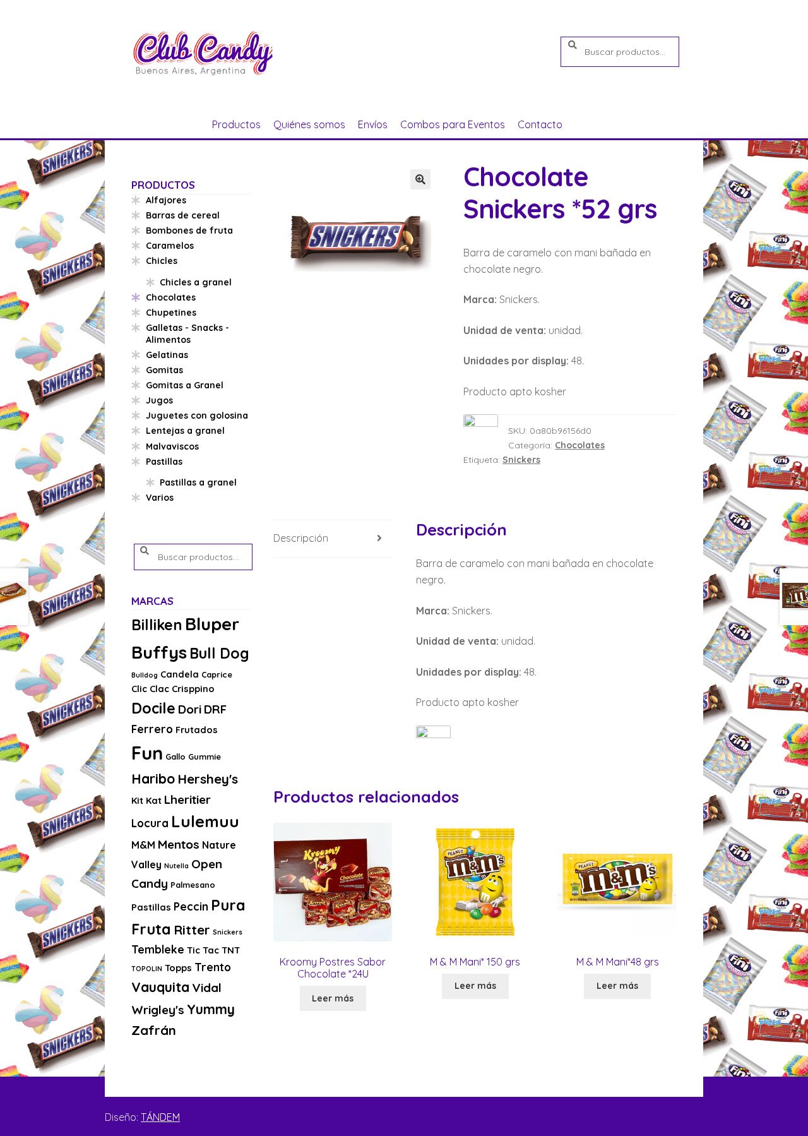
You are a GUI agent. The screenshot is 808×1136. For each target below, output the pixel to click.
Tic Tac (203, 950)
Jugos (159, 400)
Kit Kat (146, 800)
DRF (215, 709)
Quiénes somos (309, 124)
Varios (160, 497)
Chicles (161, 260)
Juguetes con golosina (197, 415)
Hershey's (207, 778)
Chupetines (171, 312)
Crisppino (193, 689)
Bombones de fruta (189, 230)
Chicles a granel (196, 282)
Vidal (207, 987)
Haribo (153, 778)
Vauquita (160, 987)
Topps (178, 968)
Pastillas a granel (198, 482)
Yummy (211, 1009)
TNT (231, 950)
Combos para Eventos (452, 124)
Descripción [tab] (300, 538)
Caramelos (170, 245)
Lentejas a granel (185, 430)
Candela (179, 674)
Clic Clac (150, 689)
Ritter (192, 929)
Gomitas (164, 370)
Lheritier (187, 799)
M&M (143, 845)
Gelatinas (167, 355)
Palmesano (192, 885)
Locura (150, 823)
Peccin (191, 906)
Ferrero (152, 729)
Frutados (196, 730)
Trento (212, 967)
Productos (236, 124)
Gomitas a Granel (184, 385)
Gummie (204, 756)
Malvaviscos (172, 446)
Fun (147, 752)
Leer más (333, 998)
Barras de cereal (183, 215)
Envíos (373, 124)
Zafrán (153, 1030)
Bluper (212, 624)
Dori (189, 709)
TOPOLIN (146, 968)
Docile (153, 708)
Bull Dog (219, 653)
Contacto (540, 124)
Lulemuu (205, 821)
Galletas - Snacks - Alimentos (187, 334)
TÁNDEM (160, 1117)
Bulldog (144, 675)
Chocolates (580, 445)
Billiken (156, 625)
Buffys (159, 652)
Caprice (216, 674)
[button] (420, 179)
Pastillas (164, 461)
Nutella (176, 865)
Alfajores (166, 200)
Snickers (521, 459)
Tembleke (157, 949)
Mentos (178, 844)
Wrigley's (157, 1009)
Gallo (175, 756)
